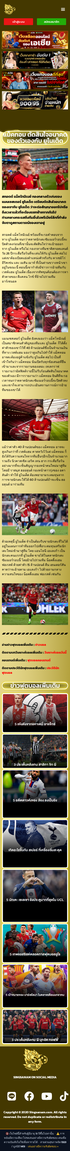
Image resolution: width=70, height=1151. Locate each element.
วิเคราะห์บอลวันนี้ (55, 652)
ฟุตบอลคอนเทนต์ (39, 660)
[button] (63, 9)
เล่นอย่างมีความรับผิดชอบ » (43, 1146)
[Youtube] (46, 1096)
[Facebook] (29, 1096)
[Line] (11, 1096)
